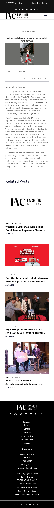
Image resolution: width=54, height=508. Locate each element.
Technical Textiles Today (27, 487)
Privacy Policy (27, 464)
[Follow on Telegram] (34, 9)
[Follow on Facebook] (16, 9)
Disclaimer (27, 461)
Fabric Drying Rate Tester (27, 473)
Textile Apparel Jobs (27, 483)
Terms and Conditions (27, 468)
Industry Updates (13, 224)
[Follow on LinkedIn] (27, 9)
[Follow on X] (19, 9)
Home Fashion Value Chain (27, 494)
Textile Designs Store (27, 491)
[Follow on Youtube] (31, 9)
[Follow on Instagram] (23, 9)
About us (27, 425)
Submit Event (27, 440)
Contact (27, 429)
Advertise (36, 3)
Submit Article (27, 436)
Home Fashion (11, 275)
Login (44, 3)
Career (27, 443)
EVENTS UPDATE (27, 454)
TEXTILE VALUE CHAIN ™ (27, 480)
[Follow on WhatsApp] (38, 9)
